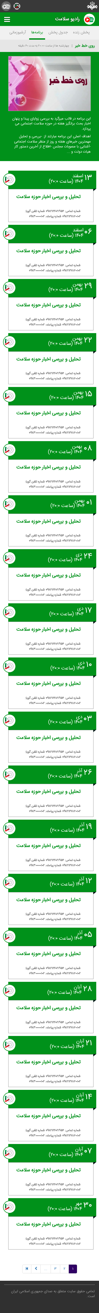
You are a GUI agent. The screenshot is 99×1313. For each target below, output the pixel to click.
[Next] (36, 1269)
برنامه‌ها (37, 32)
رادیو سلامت (67, 19)
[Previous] (26, 1269)
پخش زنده (81, 32)
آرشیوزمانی (17, 32)
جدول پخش (58, 32)
